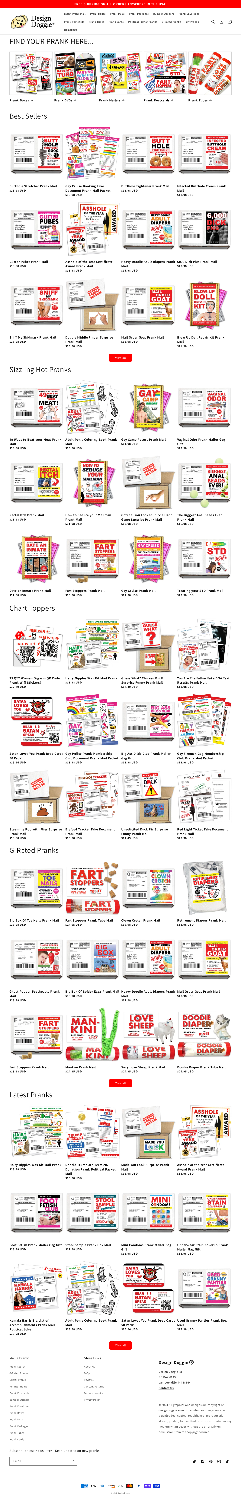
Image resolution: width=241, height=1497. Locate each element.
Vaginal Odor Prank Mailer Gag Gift (201, 441)
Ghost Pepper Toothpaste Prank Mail (34, 993)
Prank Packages (18, 1426)
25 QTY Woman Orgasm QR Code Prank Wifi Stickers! (34, 680)
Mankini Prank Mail (80, 1067)
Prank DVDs (63, 100)
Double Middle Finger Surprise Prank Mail (89, 339)
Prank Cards (16, 1439)
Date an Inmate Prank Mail (30, 590)
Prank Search (17, 1366)
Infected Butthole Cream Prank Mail (201, 188)
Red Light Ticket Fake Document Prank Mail (202, 831)
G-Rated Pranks (18, 1373)
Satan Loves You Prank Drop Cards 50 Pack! (36, 755)
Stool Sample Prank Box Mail (88, 1245)
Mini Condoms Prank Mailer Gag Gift (146, 1247)
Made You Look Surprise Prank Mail (145, 1167)
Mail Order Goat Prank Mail (142, 337)
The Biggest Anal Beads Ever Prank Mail (199, 517)
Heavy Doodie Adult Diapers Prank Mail (148, 264)
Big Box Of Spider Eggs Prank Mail (92, 991)
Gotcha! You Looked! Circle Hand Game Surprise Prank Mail (147, 517)
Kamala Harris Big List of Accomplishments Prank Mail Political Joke (32, 1324)
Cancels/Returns (94, 1386)
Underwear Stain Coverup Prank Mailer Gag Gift (202, 1247)
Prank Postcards (157, 100)
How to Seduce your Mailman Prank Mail (88, 517)
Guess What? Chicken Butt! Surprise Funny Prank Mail (142, 680)
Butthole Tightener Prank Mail (145, 186)
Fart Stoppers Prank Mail (84, 590)
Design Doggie (124, 1493)
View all (120, 357)
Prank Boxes (19, 100)
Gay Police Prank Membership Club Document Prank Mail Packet (92, 755)
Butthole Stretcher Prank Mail (33, 186)
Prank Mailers (110, 100)
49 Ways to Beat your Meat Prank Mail (35, 441)
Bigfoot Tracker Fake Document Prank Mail (90, 831)
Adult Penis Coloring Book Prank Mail (91, 441)
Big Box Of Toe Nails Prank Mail (34, 920)
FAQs (87, 1373)
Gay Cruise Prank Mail (138, 590)
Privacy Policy (92, 1399)
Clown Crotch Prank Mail (140, 920)
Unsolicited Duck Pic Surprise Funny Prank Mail (144, 831)
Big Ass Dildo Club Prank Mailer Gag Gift (146, 755)
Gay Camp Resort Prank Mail (143, 439)
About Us (89, 1366)
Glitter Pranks (17, 1379)
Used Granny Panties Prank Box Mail (202, 1322)
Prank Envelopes (19, 1406)
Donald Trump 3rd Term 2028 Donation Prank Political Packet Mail (90, 1169)
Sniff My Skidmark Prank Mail (32, 337)
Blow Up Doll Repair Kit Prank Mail (200, 339)
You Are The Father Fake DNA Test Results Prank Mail (203, 680)
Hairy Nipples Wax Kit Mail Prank (91, 678)
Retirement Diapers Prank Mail (201, 920)
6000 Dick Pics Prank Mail (197, 262)
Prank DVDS (16, 1419)
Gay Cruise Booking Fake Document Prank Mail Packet (88, 188)
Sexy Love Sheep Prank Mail (143, 1067)
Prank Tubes (198, 100)
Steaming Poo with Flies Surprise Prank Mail (35, 831)
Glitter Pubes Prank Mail (28, 262)
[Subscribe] (73, 1461)
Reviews (89, 1379)
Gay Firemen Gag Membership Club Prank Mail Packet (200, 755)
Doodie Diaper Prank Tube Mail (201, 1067)
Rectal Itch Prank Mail (26, 515)
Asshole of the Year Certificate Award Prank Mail (89, 264)
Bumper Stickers (19, 1399)
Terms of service (94, 1393)
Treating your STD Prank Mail (200, 590)
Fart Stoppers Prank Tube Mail (89, 920)
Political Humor (19, 1386)
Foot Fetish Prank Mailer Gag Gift (35, 1245)
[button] (213, 22)
